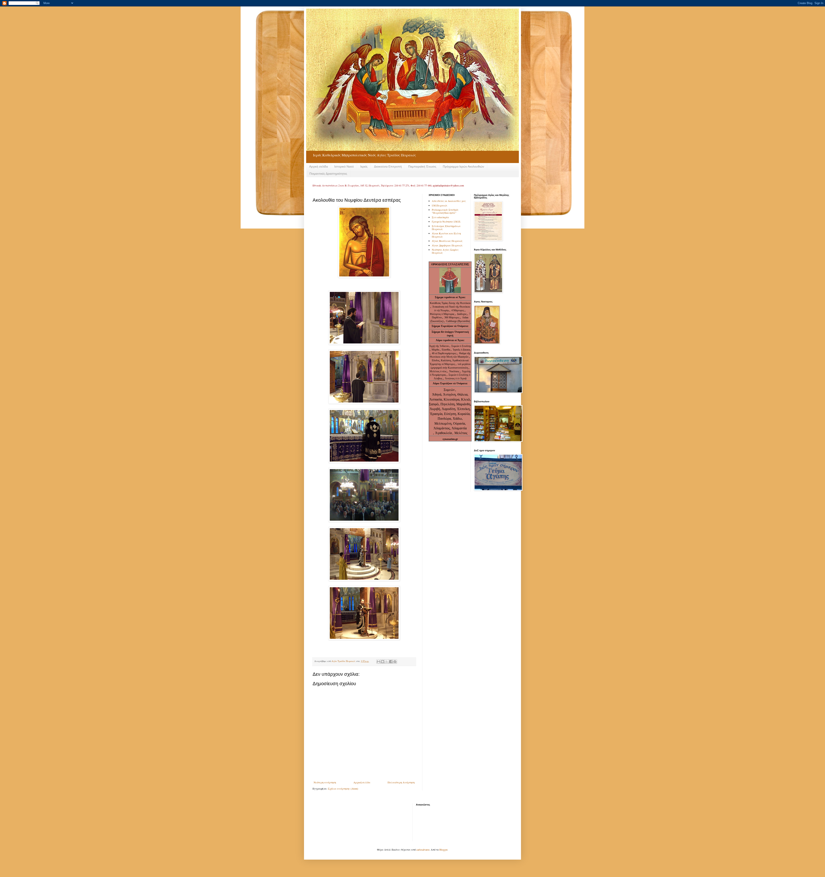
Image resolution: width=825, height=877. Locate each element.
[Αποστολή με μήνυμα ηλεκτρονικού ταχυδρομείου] (378, 661)
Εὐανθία (446, 349)
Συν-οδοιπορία (440, 217)
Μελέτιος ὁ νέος (438, 371)
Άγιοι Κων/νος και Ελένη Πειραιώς (446, 235)
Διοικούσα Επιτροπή (388, 166)
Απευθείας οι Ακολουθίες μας (449, 201)
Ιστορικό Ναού (344, 166)
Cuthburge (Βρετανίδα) (458, 321)
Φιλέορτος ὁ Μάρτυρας (442, 314)
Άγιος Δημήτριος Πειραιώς (447, 245)
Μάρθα (436, 349)
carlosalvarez (422, 849)
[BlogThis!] (382, 661)
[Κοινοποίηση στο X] (387, 661)
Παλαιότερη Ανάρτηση (401, 782)
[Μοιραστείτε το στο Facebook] (391, 661)
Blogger (443, 849)
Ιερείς (364, 166)
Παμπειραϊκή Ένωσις (422, 166)
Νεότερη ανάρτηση (325, 782)
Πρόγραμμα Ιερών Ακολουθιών (463, 166)
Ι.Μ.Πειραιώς (439, 205)
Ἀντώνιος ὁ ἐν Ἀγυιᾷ (455, 378)
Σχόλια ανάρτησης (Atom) (343, 788)
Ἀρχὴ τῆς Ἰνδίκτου (439, 346)
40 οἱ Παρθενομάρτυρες (444, 353)
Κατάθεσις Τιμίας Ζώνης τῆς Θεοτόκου (450, 303)
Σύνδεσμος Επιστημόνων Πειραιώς (446, 227)
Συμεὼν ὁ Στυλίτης (461, 346)
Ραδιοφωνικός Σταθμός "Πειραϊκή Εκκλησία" (445, 211)
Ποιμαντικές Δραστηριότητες (328, 173)
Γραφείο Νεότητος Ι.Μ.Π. (446, 221)
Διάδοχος (462, 314)
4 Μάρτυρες (458, 310)
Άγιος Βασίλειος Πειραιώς (447, 241)
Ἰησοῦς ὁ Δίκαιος (462, 349)
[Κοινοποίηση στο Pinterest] (395, 661)
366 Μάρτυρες (452, 317)
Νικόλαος (454, 371)
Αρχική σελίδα (318, 166)
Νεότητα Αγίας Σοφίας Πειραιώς (445, 251)
